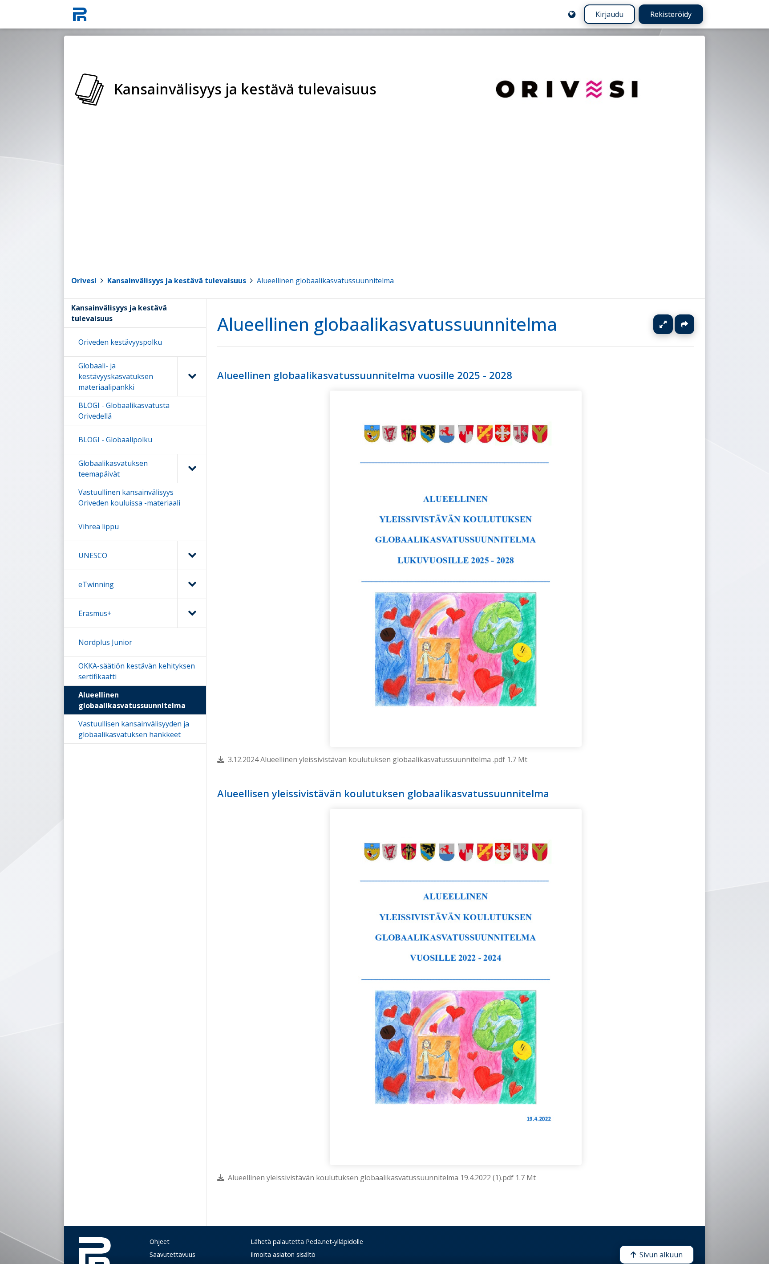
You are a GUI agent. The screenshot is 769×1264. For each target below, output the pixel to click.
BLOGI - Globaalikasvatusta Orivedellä (124, 410)
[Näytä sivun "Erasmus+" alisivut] (191, 613)
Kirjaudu (609, 14)
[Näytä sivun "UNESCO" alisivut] (191, 555)
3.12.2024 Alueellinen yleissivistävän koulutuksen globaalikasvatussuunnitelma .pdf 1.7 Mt (377, 759)
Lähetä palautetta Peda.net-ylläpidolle (307, 1241)
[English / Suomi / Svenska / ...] (571, 14)
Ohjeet (160, 1241)
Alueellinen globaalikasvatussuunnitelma (325, 280)
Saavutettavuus (172, 1254)
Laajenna (671, 324)
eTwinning (96, 584)
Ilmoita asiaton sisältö (283, 1254)
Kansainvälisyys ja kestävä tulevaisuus (176, 280)
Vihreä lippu (98, 526)
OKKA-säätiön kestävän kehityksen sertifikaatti (136, 671)
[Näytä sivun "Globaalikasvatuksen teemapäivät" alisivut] (191, 468)
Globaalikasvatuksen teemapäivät (113, 468)
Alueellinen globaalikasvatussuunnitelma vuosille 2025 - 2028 (364, 375)
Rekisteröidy (671, 14)
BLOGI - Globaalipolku (115, 439)
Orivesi (84, 280)
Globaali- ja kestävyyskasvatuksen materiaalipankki (115, 376)
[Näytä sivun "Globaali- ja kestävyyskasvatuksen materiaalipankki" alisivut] (191, 376)
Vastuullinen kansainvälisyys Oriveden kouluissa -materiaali (129, 497)
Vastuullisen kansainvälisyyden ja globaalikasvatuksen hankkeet (133, 729)
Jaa (684, 324)
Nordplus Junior (105, 642)
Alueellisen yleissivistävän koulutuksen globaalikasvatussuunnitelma (383, 793)
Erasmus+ (95, 613)
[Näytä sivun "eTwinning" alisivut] (191, 584)
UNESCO (92, 555)
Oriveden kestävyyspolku (120, 342)
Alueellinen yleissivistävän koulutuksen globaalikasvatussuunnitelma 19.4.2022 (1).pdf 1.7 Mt (382, 1178)
